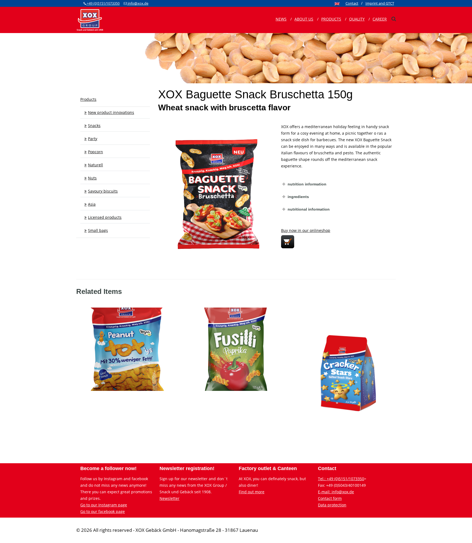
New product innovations (111, 112)
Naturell (95, 164)
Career (380, 19)
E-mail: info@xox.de (336, 491)
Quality (357, 19)
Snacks (94, 125)
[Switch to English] (337, 3)
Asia (92, 204)
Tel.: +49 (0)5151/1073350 (341, 478)
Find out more (251, 491)
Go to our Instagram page (103, 504)
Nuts (92, 178)
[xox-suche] (393, 19)
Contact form (330, 498)
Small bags (98, 230)
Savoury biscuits (103, 191)
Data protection (332, 504)
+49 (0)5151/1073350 (103, 3)
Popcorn (95, 151)
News (281, 19)
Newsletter (169, 498)
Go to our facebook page (102, 511)
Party (92, 138)
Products (331, 19)
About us (303, 19)
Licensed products (105, 217)
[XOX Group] (90, 19)
